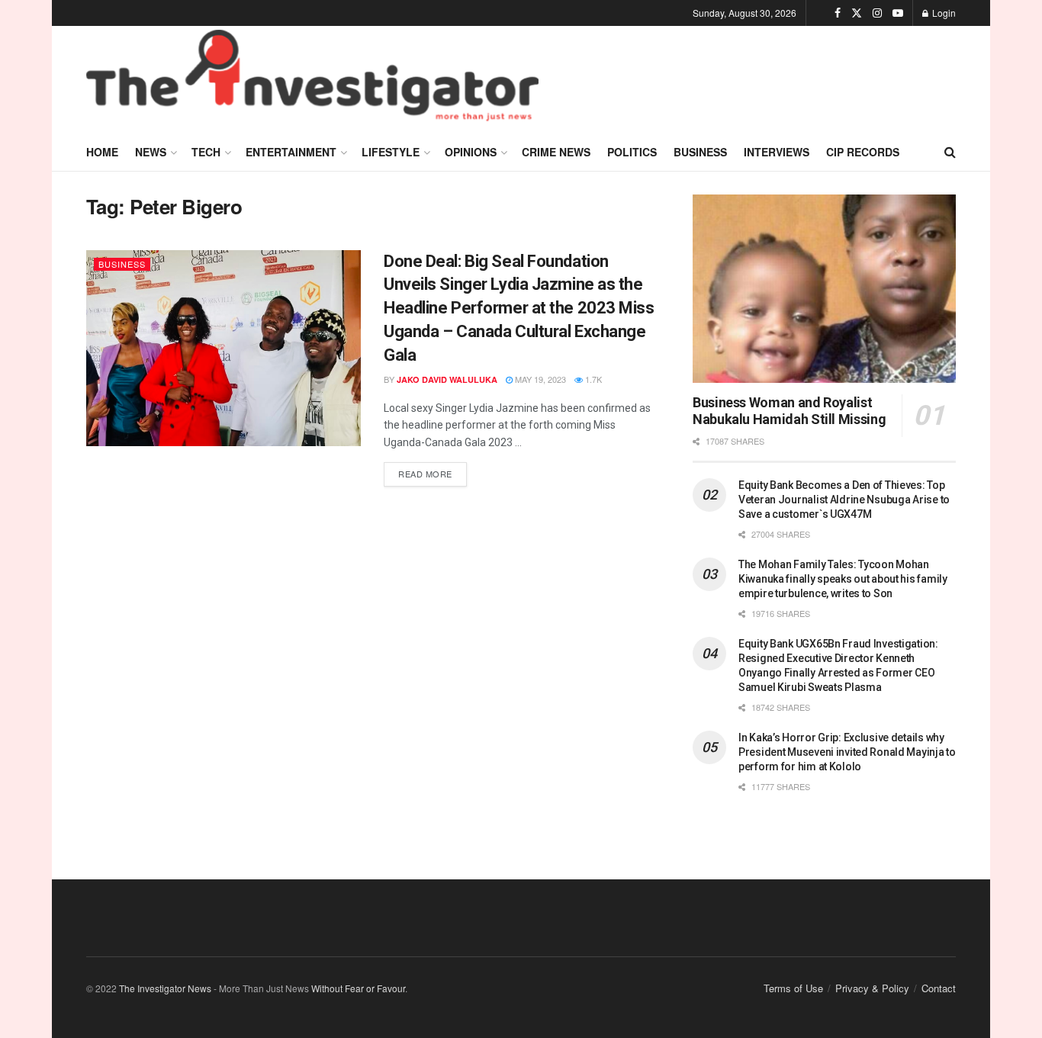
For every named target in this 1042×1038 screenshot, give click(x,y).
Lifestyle (391, 151)
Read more (432, 471)
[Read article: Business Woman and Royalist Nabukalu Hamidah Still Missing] (824, 288)
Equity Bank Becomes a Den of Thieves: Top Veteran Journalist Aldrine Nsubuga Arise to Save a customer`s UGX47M (844, 499)
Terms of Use (793, 988)
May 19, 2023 (539, 379)
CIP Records (862, 151)
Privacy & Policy (872, 988)
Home (102, 151)
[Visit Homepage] (312, 79)
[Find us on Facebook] (838, 13)
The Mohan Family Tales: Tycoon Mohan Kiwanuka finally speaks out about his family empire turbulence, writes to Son (842, 578)
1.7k (592, 379)
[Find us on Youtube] (897, 13)
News (150, 151)
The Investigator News (165, 988)
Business (700, 151)
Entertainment (291, 151)
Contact (938, 988)
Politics (632, 151)
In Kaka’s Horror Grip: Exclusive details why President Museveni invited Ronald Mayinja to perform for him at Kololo (847, 752)
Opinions (471, 151)
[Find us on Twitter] (856, 13)
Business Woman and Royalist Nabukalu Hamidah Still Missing (789, 411)
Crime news (556, 151)
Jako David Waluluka (447, 379)
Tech (205, 151)
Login (943, 12)
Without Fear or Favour (358, 988)
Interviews (776, 151)
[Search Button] (950, 152)
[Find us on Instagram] (877, 13)
